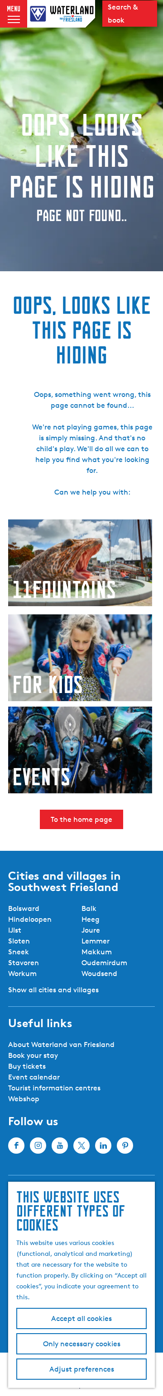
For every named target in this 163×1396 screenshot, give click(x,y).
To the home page (81, 819)
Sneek (18, 952)
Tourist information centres (54, 1088)
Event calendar (34, 1077)
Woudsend (99, 973)
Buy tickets (27, 1066)
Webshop (23, 1098)
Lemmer (96, 941)
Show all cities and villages (53, 990)
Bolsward (23, 908)
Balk (89, 908)
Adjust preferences (81, 1369)
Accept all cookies (81, 1318)
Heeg (91, 919)
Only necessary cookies (81, 1343)
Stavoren (23, 962)
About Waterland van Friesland (61, 1044)
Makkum (97, 952)
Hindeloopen (30, 919)
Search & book (123, 13)
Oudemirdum (104, 962)
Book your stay (33, 1055)
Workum (22, 973)
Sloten (19, 941)
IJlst (14, 930)
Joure (91, 930)
